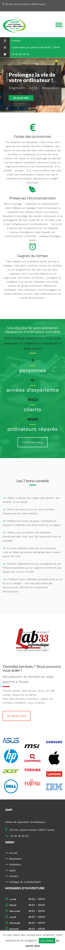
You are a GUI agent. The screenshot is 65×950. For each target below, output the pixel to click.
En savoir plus (16, 716)
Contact (13, 876)
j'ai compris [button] (47, 940)
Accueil (13, 853)
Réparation (15, 858)
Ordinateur (15, 864)
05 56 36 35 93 (18, 836)
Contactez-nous (32, 442)
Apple (12, 870)
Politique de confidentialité (25, 881)
